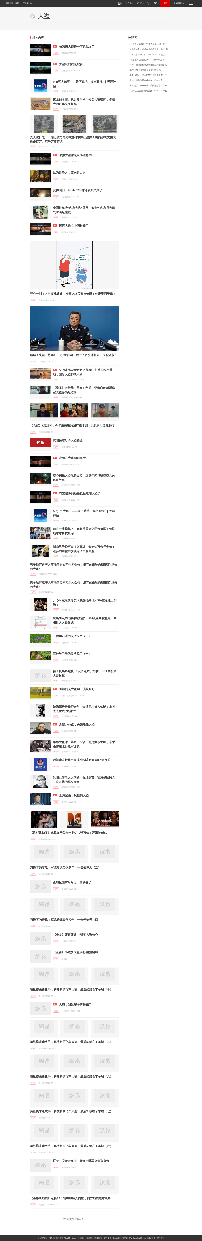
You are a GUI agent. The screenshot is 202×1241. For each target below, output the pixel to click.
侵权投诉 (160, 1238)
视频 (56, 53)
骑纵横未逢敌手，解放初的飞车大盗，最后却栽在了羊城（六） (71, 1146)
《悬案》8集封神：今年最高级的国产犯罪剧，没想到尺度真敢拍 (72, 425)
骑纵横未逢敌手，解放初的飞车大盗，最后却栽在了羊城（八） (71, 1076)
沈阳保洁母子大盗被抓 (68, 440)
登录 (165, 3)
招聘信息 (98, 1238)
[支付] (149, 3)
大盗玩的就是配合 (71, 64)
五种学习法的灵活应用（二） (72, 636)
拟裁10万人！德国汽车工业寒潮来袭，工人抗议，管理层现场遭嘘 (151, 75)
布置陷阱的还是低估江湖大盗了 (80, 493)
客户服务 (107, 1238)
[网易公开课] (129, 3)
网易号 (56, 91)
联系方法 (90, 1238)
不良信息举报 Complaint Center (134, 1238)
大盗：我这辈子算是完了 (75, 1004)
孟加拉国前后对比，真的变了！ (73, 882)
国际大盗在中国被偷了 (74, 225)
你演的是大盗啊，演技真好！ (78, 689)
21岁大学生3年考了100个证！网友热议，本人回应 (151, 54)
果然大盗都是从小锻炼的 (75, 155)
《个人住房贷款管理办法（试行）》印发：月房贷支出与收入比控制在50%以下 (151, 91)
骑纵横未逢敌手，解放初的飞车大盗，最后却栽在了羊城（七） (71, 1111)
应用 (17, 3)
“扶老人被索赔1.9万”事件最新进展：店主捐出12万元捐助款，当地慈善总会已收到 (151, 44)
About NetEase (70, 1238)
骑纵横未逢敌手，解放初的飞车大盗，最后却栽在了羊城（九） (71, 1041)
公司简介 (81, 1238)
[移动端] (120, 3)
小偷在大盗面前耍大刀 (74, 458)
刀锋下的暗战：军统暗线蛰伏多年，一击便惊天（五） (65, 867)
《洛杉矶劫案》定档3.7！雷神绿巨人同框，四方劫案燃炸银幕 (70, 1198)
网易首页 (9, 3)
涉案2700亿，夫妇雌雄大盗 (77, 724)
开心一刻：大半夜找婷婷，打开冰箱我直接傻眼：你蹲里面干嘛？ (73, 293)
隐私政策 (116, 1238)
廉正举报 (151, 1238)
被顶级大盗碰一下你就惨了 (77, 46)
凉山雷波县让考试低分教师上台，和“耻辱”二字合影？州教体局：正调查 (151, 49)
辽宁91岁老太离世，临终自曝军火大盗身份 (81, 1160)
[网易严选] (140, 3)
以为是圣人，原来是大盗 (69, 172)
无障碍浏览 (27, 3)
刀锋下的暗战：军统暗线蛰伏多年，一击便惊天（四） (65, 919)
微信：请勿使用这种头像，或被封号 (146, 80)
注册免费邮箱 (177, 3)
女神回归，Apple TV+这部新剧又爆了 (77, 190)
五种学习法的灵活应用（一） (72, 653)
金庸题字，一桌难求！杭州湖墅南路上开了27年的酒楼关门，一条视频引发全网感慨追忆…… (151, 85)
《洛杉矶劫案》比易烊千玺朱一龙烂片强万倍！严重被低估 (68, 832)
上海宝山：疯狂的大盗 (74, 795)
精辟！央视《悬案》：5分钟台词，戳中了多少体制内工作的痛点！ (73, 355)
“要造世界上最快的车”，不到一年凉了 (147, 60)
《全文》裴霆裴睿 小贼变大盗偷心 (75, 934)
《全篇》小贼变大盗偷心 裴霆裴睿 (75, 952)
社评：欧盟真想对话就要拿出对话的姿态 (148, 65)
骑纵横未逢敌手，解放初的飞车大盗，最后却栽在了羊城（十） (71, 989)
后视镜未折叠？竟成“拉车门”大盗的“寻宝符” (82, 760)
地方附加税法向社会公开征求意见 (145, 70)
